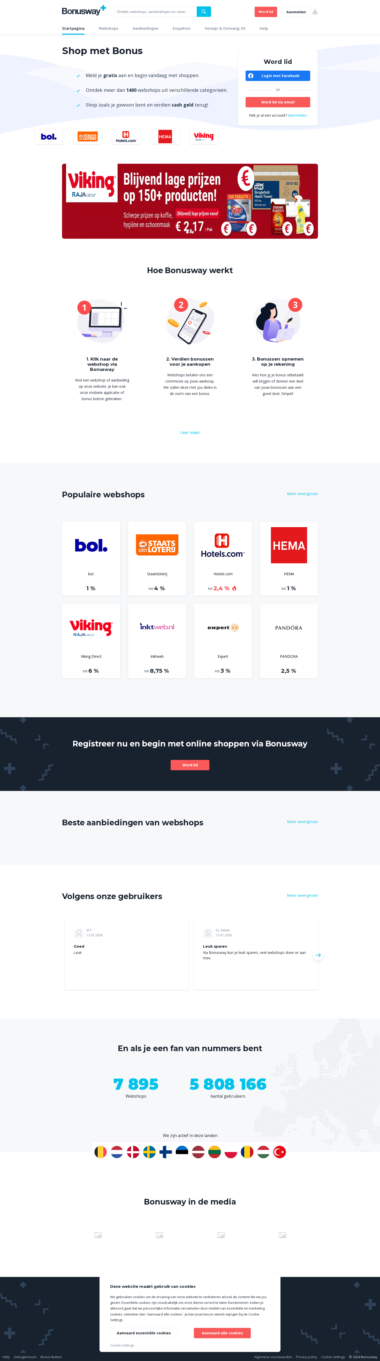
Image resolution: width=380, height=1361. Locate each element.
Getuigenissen (25, 1357)
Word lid (266, 11)
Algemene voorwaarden (273, 1357)
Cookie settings (333, 1357)
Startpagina (73, 28)
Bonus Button (51, 1357)
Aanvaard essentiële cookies (144, 1332)
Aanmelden (296, 12)
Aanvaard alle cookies (222, 1332)
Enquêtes (182, 28)
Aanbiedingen (145, 28)
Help (264, 28)
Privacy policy (306, 1357)
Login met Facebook (281, 75)
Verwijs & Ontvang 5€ (225, 28)
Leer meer (190, 432)
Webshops (108, 28)
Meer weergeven (302, 493)
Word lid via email (277, 102)
